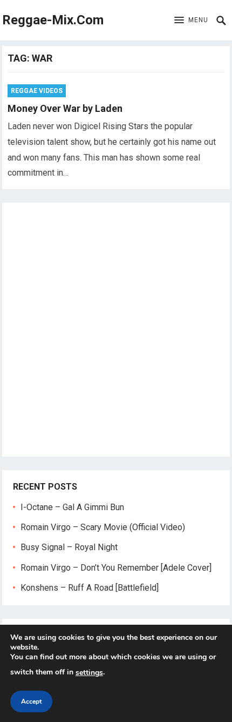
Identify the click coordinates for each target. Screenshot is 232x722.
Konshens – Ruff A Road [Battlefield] (90, 588)
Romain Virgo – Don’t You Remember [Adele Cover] (116, 568)
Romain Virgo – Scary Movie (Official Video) (103, 527)
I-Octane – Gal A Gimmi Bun (72, 507)
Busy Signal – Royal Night (69, 547)
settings (89, 672)
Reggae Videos (37, 91)
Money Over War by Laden (65, 108)
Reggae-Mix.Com (53, 20)
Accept (31, 701)
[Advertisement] (116, 329)
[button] (191, 20)
